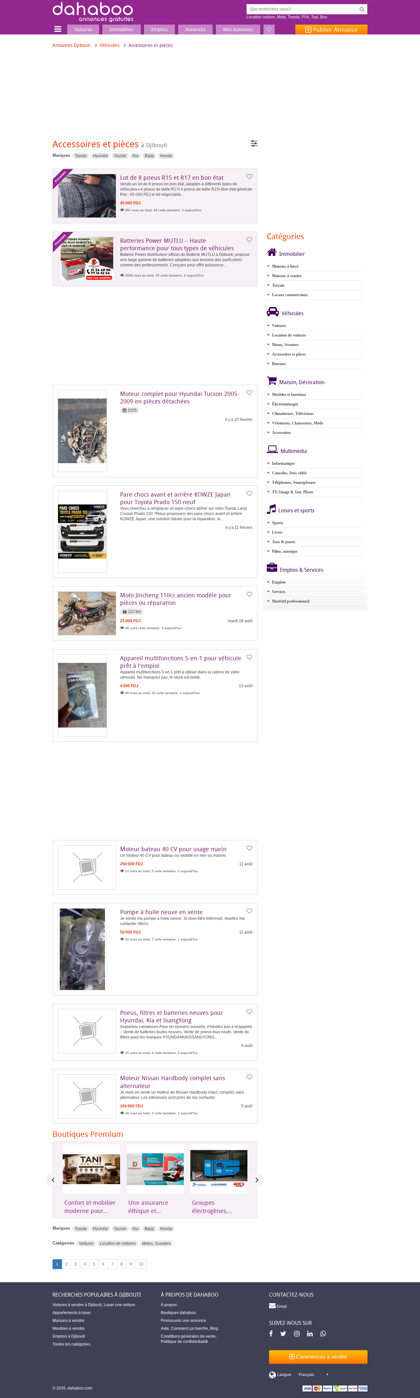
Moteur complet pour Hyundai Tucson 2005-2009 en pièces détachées (179, 397)
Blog (214, 1328)
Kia (135, 156)
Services (278, 591)
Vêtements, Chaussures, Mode (297, 423)
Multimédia (294, 451)
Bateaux (279, 363)
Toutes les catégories (71, 1344)
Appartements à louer (71, 1312)
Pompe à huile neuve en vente (161, 912)
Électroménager (285, 404)
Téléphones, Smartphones (294, 482)
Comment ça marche (189, 1328)
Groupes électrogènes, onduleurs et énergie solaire (148, 1207)
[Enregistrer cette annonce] (249, 177)
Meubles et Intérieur (289, 394)
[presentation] (52, 1179)
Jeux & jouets (283, 542)
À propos (169, 1305)
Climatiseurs (282, 413)
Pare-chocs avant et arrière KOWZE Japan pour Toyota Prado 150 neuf (175, 498)
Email (281, 1306)
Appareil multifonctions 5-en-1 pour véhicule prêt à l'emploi (180, 661)
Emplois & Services (301, 569)
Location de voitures (118, 1243)
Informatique (283, 463)
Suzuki (120, 156)
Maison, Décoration (302, 382)
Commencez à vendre (321, 1357)
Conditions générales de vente (188, 1336)
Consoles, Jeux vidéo (289, 473)
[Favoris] (269, 29)
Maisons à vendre (287, 276)
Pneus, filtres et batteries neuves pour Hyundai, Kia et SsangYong (171, 1016)
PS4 (305, 17)
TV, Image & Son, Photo (292, 492)
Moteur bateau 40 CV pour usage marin (173, 849)
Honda (166, 156)
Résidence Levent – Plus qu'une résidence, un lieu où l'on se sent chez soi (218, 1207)
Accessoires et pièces (289, 354)
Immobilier (292, 253)
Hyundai (100, 156)
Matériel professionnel (290, 601)
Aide (165, 1328)
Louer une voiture (119, 1305)
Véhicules (109, 45)
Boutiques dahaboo (178, 1312)
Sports (277, 523)
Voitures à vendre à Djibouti (77, 1305)
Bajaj (149, 156)
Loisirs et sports (296, 510)
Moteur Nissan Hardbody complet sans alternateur (172, 1081)
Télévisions (304, 413)
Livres (277, 532)
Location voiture (260, 17)
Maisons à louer (285, 266)
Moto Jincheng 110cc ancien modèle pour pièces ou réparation (175, 598)
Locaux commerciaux (290, 295)
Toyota (294, 17)
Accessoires (281, 432)
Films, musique (285, 551)
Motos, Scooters (156, 1243)
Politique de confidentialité (184, 1341)
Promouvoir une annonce (183, 1320)
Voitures (86, 1243)
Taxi (314, 17)
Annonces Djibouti (71, 45)
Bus (323, 17)
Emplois (279, 582)
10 (141, 1264)
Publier (334, 29)
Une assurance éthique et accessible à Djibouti (85, 1207)
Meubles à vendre (68, 1328)
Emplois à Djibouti (68, 1336)
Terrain (278, 285)
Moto (281, 17)
